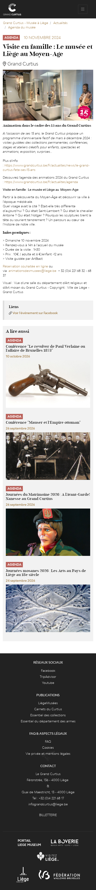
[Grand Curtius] (12, 9)
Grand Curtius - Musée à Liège (25, 23)
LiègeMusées (48, 703)
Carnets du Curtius (48, 709)
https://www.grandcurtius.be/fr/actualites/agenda (41, 182)
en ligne (42, 266)
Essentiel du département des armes (48, 721)
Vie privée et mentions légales (48, 753)
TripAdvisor (48, 677)
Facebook (48, 670)
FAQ (48, 741)
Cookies (48, 747)
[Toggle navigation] (82, 9)
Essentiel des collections (48, 715)
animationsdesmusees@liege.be (32, 271)
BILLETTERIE (48, 815)
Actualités (60, 23)
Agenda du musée (22, 27)
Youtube (48, 683)
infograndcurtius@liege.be (48, 804)
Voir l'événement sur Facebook (35, 313)
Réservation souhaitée (19, 266)
